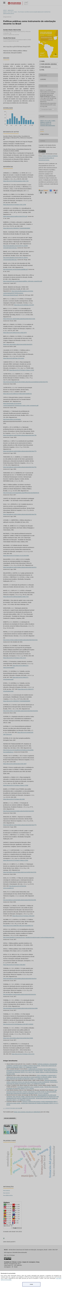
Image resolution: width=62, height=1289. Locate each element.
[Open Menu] (4, 2)
